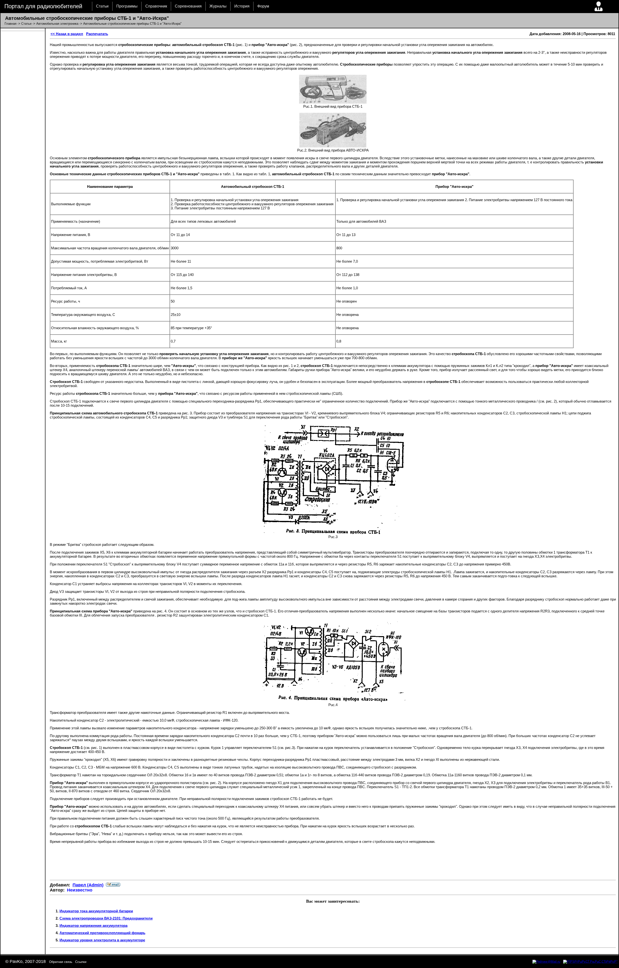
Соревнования (188, 6)
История (242, 6)
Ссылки (80, 962)
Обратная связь (60, 962)
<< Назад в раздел (67, 34)
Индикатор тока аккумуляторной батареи (96, 911)
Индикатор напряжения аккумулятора (93, 925)
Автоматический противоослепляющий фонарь (102, 933)
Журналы (218, 6)
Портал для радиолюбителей (43, 6)
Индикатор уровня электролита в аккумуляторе (102, 940)
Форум (263, 6)
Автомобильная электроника (57, 23)
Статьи (102, 6)
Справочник (156, 6)
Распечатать (97, 34)
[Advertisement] (332, 861)
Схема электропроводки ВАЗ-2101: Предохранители (106, 918)
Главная (10, 23)
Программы (127, 6)
